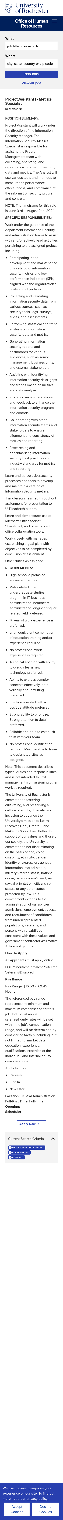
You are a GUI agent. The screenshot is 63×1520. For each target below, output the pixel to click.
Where (10, 55)
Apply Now (27, 1124)
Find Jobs (31, 74)
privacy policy (37, 1498)
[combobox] (31, 43)
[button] (31, 1138)
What (9, 38)
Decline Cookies (45, 1509)
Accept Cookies (17, 1509)
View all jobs (31, 83)
